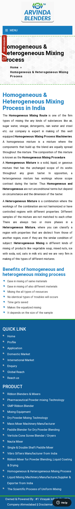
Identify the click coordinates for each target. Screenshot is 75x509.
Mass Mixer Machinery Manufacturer (31, 423)
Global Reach (15, 372)
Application (14, 348)
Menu (13, 30)
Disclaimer (46, 504)
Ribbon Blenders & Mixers (23, 394)
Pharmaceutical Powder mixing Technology (35, 400)
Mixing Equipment (19, 412)
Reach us (13, 378)
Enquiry (12, 366)
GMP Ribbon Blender (20, 406)
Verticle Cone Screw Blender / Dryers (31, 435)
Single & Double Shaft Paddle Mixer (30, 447)
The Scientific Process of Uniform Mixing (34, 489)
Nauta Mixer (15, 441)
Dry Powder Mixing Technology (27, 417)
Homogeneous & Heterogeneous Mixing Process (39, 471)
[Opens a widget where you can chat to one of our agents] (62, 503)
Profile (11, 342)
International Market (20, 360)
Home (14, 67)
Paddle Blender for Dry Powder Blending (33, 429)
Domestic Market (18, 354)
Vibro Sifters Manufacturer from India (32, 453)
